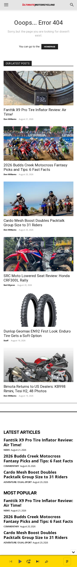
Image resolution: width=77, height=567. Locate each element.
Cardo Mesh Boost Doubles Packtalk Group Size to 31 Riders (34, 222)
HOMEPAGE (49, 46)
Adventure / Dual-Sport (18, 482)
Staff (6, 340)
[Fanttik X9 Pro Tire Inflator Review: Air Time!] (38, 88)
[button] (6, 5)
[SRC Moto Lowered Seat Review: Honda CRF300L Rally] (38, 254)
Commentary (11, 466)
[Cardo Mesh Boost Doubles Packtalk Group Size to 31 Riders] (38, 199)
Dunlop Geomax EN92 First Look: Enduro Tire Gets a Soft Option (37, 333)
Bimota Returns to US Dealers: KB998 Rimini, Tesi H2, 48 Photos (35, 388)
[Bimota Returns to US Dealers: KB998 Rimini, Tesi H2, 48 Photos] (38, 365)
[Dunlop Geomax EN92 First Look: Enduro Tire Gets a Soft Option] (38, 309)
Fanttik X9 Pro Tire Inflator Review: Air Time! (38, 442)
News (7, 449)
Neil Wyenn (9, 285)
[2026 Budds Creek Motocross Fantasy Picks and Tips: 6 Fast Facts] (38, 143)
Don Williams (10, 119)
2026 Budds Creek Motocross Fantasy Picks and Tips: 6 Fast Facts (35, 167)
